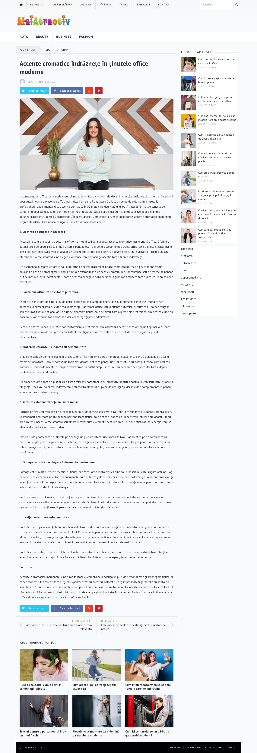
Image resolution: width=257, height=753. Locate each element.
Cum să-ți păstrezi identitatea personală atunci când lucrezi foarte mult (214, 233)
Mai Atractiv (35, 747)
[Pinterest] (99, 90)
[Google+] (89, 90)
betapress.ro (189, 263)
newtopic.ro (188, 313)
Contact (164, 4)
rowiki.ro (186, 270)
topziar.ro (187, 248)
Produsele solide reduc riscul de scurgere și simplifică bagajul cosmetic (216, 195)
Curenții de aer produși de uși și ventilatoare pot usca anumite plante (216, 157)
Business (63, 36)
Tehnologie (143, 4)
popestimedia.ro (191, 277)
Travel (123, 4)
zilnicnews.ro (189, 306)
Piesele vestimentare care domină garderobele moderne (95, 733)
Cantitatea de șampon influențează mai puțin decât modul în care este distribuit (217, 214)
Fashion (86, 36)
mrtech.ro (187, 284)
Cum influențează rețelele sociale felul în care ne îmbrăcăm (148, 687)
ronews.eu (187, 292)
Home (47, 49)
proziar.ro (187, 256)
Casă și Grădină (62, 4)
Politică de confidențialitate (204, 747)
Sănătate (105, 4)
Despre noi (37, 4)
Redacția (31, 81)
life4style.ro (189, 299)
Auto (24, 36)
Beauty (42, 36)
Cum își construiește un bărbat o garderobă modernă (147, 733)
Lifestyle (86, 4)
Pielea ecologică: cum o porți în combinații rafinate (41, 687)
